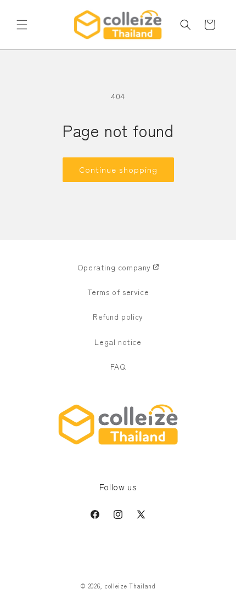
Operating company (114, 267)
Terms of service (118, 291)
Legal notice (117, 341)
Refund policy (118, 316)
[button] (22, 25)
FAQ (118, 366)
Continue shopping (118, 169)
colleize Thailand (130, 585)
